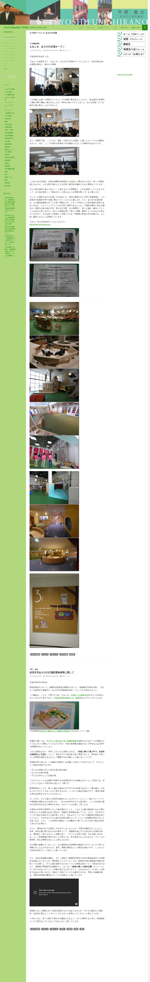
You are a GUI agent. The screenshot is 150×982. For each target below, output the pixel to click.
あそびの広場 (35, 654)
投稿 (73, 181)
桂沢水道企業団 (10, 157)
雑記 (6, 180)
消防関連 (7, 160)
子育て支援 (64, 654)
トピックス (8, 110)
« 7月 (5, 69)
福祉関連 (7, 166)
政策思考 (7, 147)
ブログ (115, 27)
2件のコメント (66, 50)
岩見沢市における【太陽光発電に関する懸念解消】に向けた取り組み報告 (10, 220)
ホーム (81, 27)
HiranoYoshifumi (51, 50)
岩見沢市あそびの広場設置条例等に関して (52, 672)
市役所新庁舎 (9, 138)
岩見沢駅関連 (9, 135)
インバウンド (9, 102)
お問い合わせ (124, 27)
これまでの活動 (10, 89)
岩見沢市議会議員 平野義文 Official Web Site (25, 27)
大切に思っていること (104, 27)
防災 (6, 174)
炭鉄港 (7, 163)
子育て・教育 (34, 669)
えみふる (45, 654)
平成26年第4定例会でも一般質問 (67, 698)
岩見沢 (72, 654)
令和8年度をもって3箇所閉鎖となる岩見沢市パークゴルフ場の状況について (10, 240)
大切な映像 (8, 124)
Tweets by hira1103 (124, 75)
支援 (76, 929)
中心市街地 (8, 116)
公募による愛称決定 (79, 695)
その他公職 (8, 92)
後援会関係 (8, 144)
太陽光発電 (8, 127)
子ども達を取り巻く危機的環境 (63, 741)
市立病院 (7, 141)
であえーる (54, 654)
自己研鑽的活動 (10, 169)
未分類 (7, 155)
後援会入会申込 (136, 27)
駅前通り (7, 183)
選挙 (6, 171)
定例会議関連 (9, 133)
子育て (63, 929)
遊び (82, 929)
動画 (6, 121)
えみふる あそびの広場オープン (47, 46)
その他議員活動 (34, 43)
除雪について (9, 177)
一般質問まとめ (10, 113)
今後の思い (8, 119)
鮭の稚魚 (7, 186)
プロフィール (90, 27)
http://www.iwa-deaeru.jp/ (40, 225)
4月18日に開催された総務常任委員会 (54, 731)
